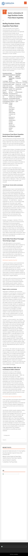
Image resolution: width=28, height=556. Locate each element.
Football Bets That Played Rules (10, 462)
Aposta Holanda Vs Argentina (9, 460)
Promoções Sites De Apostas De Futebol (12, 396)
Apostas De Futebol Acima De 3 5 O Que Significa (14, 451)
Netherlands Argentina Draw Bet (10, 260)
